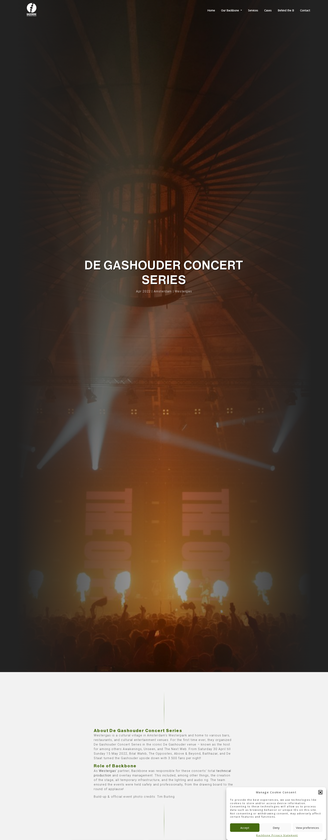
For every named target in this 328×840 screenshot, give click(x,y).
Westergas (107, 771)
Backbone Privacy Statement (277, 835)
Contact (305, 10)
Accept (244, 828)
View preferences (307, 828)
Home (211, 10)
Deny (276, 828)
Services (253, 10)
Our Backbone (230, 10)
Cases (268, 10)
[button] (320, 792)
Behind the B (286, 10)
